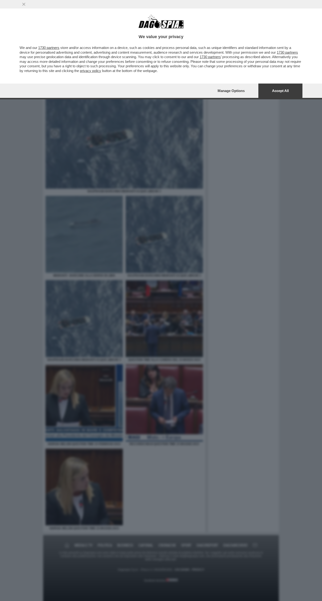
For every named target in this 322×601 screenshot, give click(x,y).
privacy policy (90, 71)
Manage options (231, 91)
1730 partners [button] (48, 48)
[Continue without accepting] (24, 4)
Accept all (280, 91)
